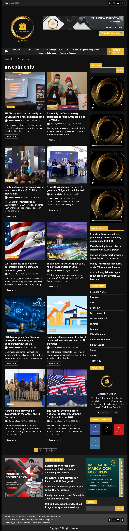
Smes (75, 50)
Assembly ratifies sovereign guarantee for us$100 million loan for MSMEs (67, 91)
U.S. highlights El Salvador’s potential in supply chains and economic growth (25, 241)
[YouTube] (111, 412)
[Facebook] (99, 412)
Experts (97, 50)
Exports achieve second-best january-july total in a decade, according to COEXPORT (105, 237)
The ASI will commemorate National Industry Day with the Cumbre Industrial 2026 (67, 388)
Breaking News (53, 50)
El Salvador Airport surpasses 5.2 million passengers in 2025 (67, 241)
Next (54, 450)
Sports (93, 355)
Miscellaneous (24, 50)
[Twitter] (107, 412)
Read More (11, 136)
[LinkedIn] (116, 412)
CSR (62, 50)
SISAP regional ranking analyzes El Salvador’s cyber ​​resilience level (25, 91)
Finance (43, 50)
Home (15, 50)
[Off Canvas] (6, 51)
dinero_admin (14, 120)
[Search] (104, 51)
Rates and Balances (68, 53)
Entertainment (53, 53)
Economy (35, 50)
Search (96, 65)
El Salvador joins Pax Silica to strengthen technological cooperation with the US (25, 315)
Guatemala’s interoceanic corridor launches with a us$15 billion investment (25, 165)
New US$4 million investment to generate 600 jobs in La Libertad (67, 165)
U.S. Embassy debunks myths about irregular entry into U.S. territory (105, 276)
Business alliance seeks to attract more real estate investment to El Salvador (67, 315)
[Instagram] (103, 412)
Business (69, 50)
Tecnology (42, 53)
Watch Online (116, 51)
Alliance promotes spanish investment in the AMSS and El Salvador (25, 388)
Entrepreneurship (86, 50)
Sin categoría (97, 345)
